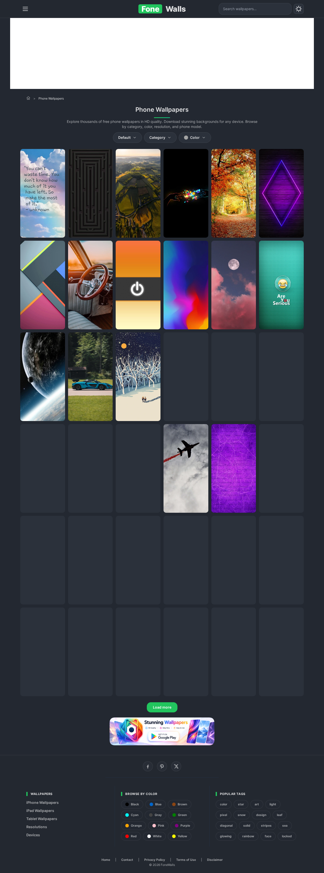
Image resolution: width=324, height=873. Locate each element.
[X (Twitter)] (176, 766)
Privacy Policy (154, 860)
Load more (162, 707)
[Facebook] (148, 766)
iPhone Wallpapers (42, 802)
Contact (127, 860)
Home (106, 860)
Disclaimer (215, 860)
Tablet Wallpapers (41, 819)
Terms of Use (186, 860)
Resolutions (36, 827)
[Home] (28, 98)
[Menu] (25, 9)
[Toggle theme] (299, 9)
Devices (33, 835)
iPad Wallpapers (40, 810)
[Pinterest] (162, 766)
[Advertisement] (162, 53)
